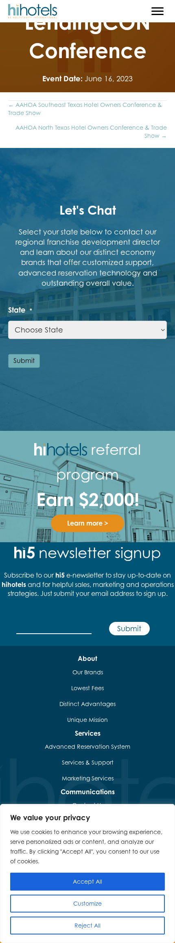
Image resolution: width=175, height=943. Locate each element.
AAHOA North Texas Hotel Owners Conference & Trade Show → (91, 131)
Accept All (87, 881)
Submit (24, 360)
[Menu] (157, 11)
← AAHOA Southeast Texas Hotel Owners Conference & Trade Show (85, 108)
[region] (87, 873)
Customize (87, 903)
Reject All (87, 925)
